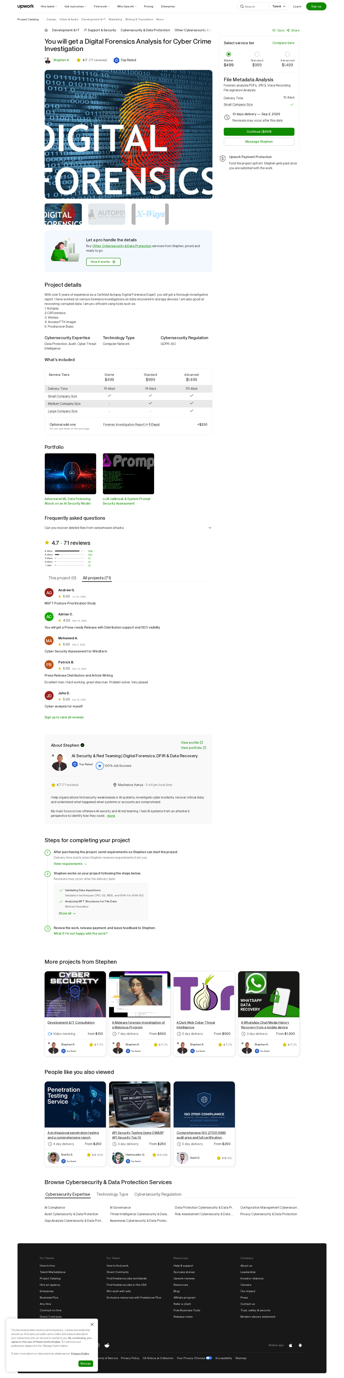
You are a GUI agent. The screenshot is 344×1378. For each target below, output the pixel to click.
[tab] (63, 578)
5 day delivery (192, 1034)
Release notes (183, 1316)
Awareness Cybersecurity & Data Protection (139, 1221)
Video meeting (64, 1034)
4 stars (49, 554)
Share (295, 30)
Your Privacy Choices (194, 1358)
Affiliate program (184, 1297)
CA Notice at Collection (158, 1358)
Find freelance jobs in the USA (127, 1284)
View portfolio (191, 748)
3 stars (49, 558)
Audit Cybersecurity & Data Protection (71, 1214)
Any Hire (45, 1303)
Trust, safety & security (255, 1310)
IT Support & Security (100, 30)
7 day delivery (128, 1034)
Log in (297, 6)
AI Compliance (55, 1207)
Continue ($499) (259, 132)
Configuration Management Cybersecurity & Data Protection (270, 1207)
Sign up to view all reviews (64, 717)
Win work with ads (119, 1291)
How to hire (47, 1265)
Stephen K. (61, 60)
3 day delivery (257, 1034)
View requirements (68, 864)
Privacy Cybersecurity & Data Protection (268, 1214)
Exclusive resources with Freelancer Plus (134, 1297)
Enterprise (47, 1291)
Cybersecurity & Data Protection (145, 30)
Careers (245, 1284)
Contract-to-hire (51, 1310)
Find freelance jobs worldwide (127, 1278)
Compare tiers (283, 43)
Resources (181, 1284)
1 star (49, 565)
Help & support (183, 1265)
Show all (65, 913)
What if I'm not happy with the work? (81, 933)
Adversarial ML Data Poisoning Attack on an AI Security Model (68, 501)
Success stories (184, 1272)
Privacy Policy (130, 1358)
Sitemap (241, 1358)
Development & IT (65, 30)
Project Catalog (28, 19)
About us (246, 1265)
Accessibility (223, 1358)
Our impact (247, 1291)
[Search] (242, 6)
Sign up (316, 6)
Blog (177, 1291)
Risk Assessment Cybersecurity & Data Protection (204, 1214)
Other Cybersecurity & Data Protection (121, 246)
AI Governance (120, 1207)
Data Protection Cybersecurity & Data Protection (204, 1207)
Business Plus (49, 1297)
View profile (190, 742)
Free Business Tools (187, 1310)
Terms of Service (107, 1358)
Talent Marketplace (52, 1272)
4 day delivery (63, 1144)
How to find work (118, 1265)
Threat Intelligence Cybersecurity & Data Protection (139, 1214)
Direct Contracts (51, 1316)
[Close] (92, 1324)
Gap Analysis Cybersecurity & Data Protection (74, 1221)
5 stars (49, 551)
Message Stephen (259, 141)
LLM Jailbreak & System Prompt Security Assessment (126, 501)
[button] (124, 60)
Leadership (248, 1272)
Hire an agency (50, 1284)
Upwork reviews (184, 1278)
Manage (86, 1363)
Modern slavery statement (258, 1316)
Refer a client (182, 1303)
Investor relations (252, 1278)
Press (244, 1297)
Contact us (247, 1303)
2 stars (49, 561)
